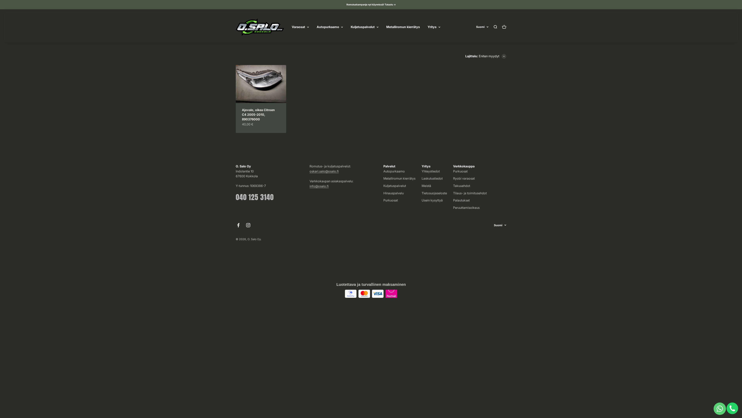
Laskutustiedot (432, 178)
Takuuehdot (461, 186)
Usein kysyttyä (432, 200)
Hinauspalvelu (393, 193)
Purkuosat (390, 200)
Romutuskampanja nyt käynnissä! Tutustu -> (371, 4)
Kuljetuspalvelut (363, 27)
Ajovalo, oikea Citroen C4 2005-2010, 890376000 (258, 114)
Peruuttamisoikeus (466, 208)
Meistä (426, 186)
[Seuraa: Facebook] (238, 225)
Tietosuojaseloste (434, 193)
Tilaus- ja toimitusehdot (470, 193)
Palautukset (461, 200)
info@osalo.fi (319, 186)
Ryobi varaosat (464, 178)
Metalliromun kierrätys (403, 27)
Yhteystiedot (431, 171)
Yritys (432, 27)
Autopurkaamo (328, 27)
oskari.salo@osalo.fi (324, 171)
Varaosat (298, 27)
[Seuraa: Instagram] (248, 225)
